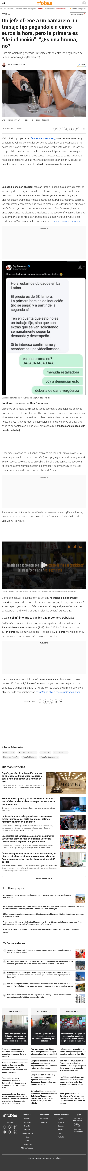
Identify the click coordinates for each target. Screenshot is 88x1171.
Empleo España (60, 752)
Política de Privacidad (77, 1125)
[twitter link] (10, 1127)
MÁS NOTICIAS (44, 878)
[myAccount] (84, 3)
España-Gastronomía (49, 757)
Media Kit (61, 1137)
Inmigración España (79, 9)
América (27, 1118)
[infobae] (44, 3)
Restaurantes (8, 752)
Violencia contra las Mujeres (20, 9)
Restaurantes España (27, 752)
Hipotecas (4, 9)
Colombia (27, 1126)
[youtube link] (5, 1132)
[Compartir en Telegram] (77, 129)
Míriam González (18, 65)
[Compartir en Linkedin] (71, 129)
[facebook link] (5, 1127)
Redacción (44, 1118)
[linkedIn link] (15, 1132)
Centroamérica (27, 1144)
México (27, 1137)
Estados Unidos (27, 1133)
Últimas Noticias (27, 1148)
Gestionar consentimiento (77, 1130)
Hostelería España (10, 757)
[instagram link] (15, 1127)
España (5, 14)
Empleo (44, 1122)
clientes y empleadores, (42, 138)
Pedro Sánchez (49, 9)
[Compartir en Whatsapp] (56, 129)
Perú (27, 1141)
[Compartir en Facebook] (61, 129)
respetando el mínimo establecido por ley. (58, 692)
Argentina (27, 1122)
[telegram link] (10, 1132)
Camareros (45, 752)
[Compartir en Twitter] (66, 129)
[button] (3, 3)
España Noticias (29, 757)
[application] (44, 565)
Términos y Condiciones (77, 1119)
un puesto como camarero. (67, 221)
